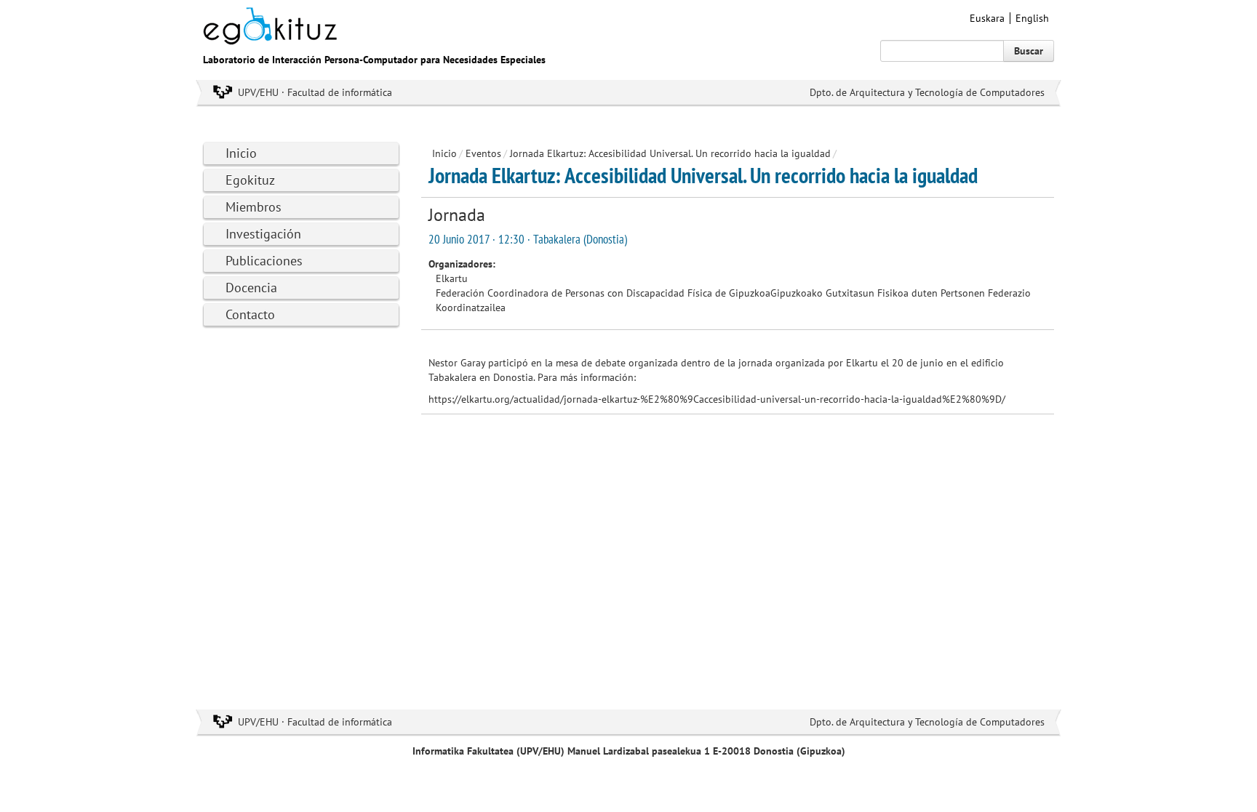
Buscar (1028, 50)
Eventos (483, 153)
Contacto (250, 314)
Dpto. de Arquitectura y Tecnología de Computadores (927, 92)
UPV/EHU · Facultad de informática (315, 92)
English (1032, 18)
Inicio (241, 153)
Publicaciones (264, 260)
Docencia (251, 287)
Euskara (987, 18)
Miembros (254, 206)
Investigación (263, 233)
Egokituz (250, 180)
